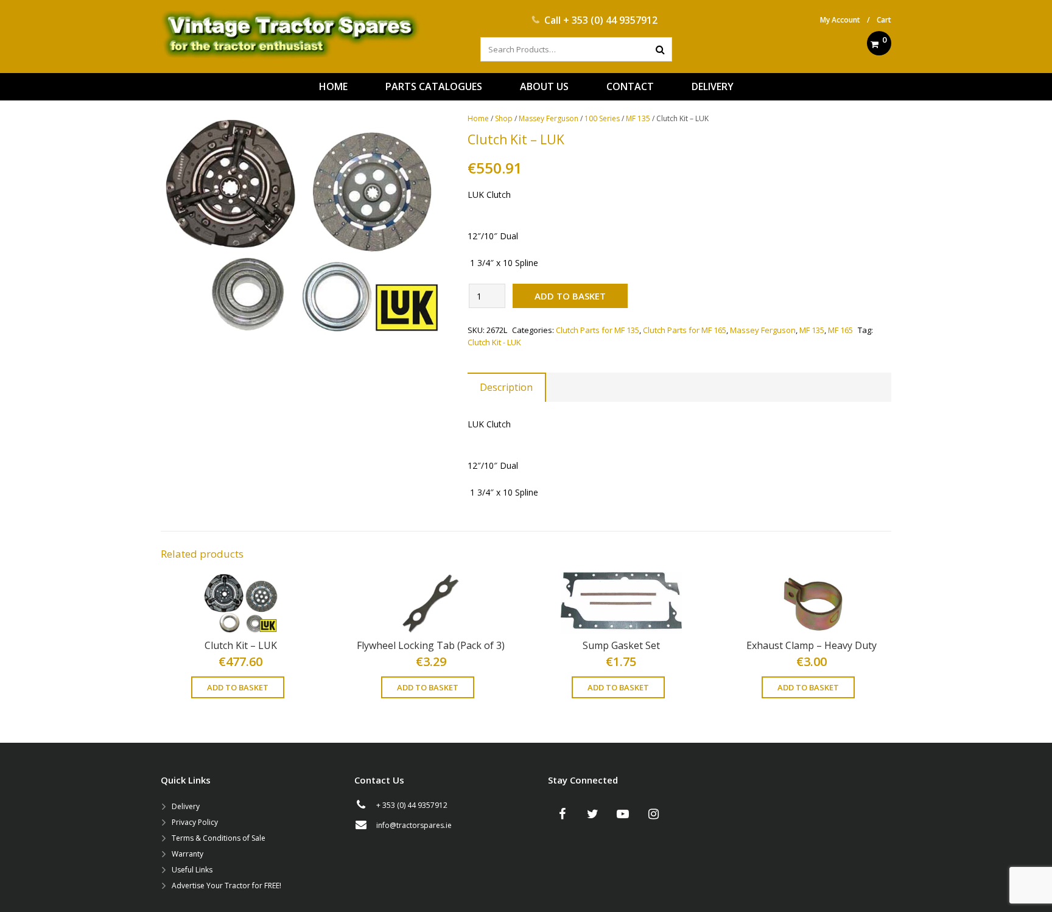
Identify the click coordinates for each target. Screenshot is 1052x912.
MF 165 (840, 329)
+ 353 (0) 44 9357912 (610, 20)
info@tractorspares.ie (414, 825)
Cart (884, 20)
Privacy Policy (195, 822)
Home (478, 118)
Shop (504, 118)
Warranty (187, 854)
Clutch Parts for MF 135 (597, 329)
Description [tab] (506, 387)
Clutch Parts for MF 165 (684, 329)
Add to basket (570, 296)
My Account (840, 20)
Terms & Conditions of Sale (218, 838)
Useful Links (192, 870)
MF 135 (638, 118)
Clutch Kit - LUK (494, 342)
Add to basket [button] (237, 687)
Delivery (186, 806)
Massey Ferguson (548, 118)
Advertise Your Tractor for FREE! (226, 885)
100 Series (602, 118)
